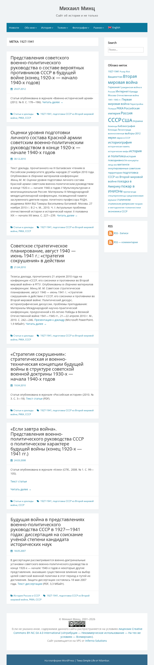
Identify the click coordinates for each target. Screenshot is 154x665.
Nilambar (104, 660)
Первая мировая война (120, 101)
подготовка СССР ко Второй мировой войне (125, 176)
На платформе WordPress (60, 660)
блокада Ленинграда (119, 129)
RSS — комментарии (125, 242)
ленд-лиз (112, 164)
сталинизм (124, 199)
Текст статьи (34, 398)
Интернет (122, 91)
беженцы (112, 126)
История (46, 27)
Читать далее (52, 102)
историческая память (119, 146)
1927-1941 (46, 114)
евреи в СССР (123, 138)
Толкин (61, 27)
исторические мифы (118, 151)
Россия (127, 113)
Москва (112, 95)
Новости (14, 27)
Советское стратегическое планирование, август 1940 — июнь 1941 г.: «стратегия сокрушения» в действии (43, 253)
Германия (114, 87)
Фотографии (79, 27)
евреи (112, 137)
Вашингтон (115, 77)
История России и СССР (27, 595)
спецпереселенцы (117, 195)
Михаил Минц (77, 8)
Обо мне (30, 27)
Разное (98, 27)
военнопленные (116, 133)
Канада (133, 91)
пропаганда (129, 191)
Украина (138, 121)
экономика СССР (118, 211)
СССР (28, 117)
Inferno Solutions (96, 640)
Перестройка (136, 104)
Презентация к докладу (49, 320)
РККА (21, 117)
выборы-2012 (132, 133)
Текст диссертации (30, 584)
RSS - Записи (120, 233)
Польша (112, 108)
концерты (133, 160)
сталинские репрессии (121, 203)
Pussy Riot (125, 71)
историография (120, 142)
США (127, 120)
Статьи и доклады (23, 114)
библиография (126, 126)
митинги (123, 164)
